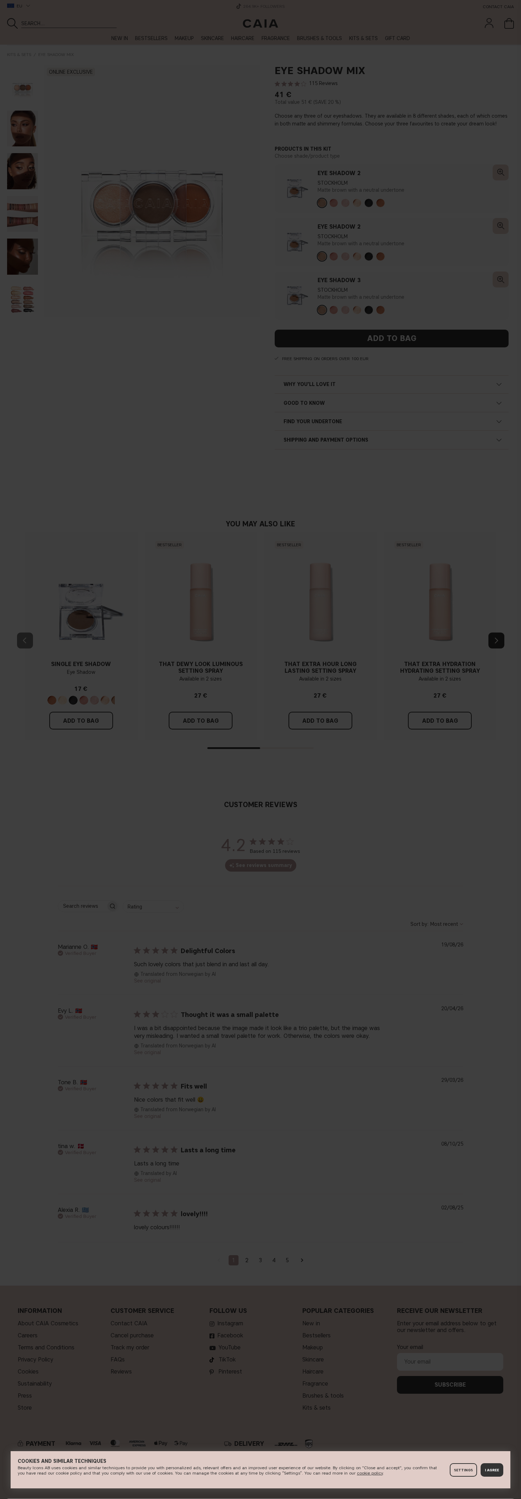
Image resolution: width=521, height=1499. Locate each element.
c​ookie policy (370, 1473)
